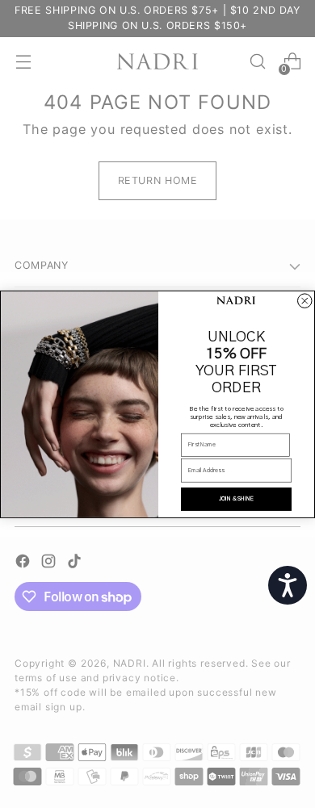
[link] (236, 301)
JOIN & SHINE (236, 498)
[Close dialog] (305, 301)
